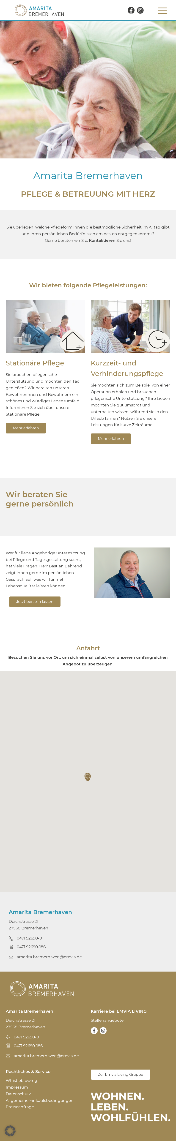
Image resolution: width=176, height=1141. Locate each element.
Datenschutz (18, 1094)
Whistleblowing (21, 1080)
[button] (88, 777)
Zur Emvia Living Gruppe (120, 1075)
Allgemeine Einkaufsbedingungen (40, 1100)
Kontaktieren (102, 240)
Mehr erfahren (26, 428)
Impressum (17, 1087)
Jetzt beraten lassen (34, 601)
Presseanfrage (20, 1107)
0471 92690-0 (29, 938)
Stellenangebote (107, 1020)
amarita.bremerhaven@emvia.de (49, 957)
